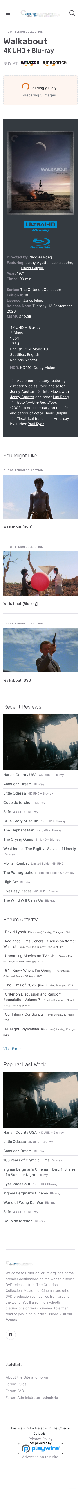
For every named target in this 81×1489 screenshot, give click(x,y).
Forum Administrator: (32, 1397)
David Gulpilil (32, 268)
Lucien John (62, 262)
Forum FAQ (15, 1391)
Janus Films (33, 300)
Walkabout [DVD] (17, 527)
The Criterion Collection (23, 31)
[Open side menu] (8, 13)
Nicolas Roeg (40, 257)
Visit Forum (12, 1048)
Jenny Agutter (38, 262)
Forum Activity (20, 919)
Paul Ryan (36, 424)
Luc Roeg (61, 397)
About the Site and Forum (27, 1377)
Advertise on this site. (40, 1457)
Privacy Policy (41, 1438)
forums (11, 1320)
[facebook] (11, 1335)
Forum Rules (16, 1384)
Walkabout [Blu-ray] (20, 604)
